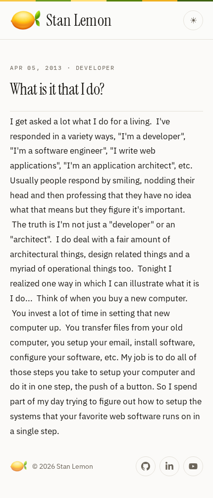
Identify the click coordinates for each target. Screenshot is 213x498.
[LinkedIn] (169, 466)
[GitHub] (146, 466)
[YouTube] (193, 466)
